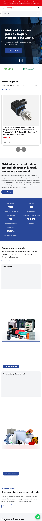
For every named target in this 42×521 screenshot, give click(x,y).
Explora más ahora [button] (11, 366)
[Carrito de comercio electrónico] (39, 8)
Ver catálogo (13, 50)
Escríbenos (6, 506)
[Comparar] (5, 142)
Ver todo (4, 89)
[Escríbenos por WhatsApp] (37, 516)
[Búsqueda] (37, 13)
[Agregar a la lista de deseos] (9, 142)
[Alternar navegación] (3, 8)
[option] (21, 119)
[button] (18, 149)
